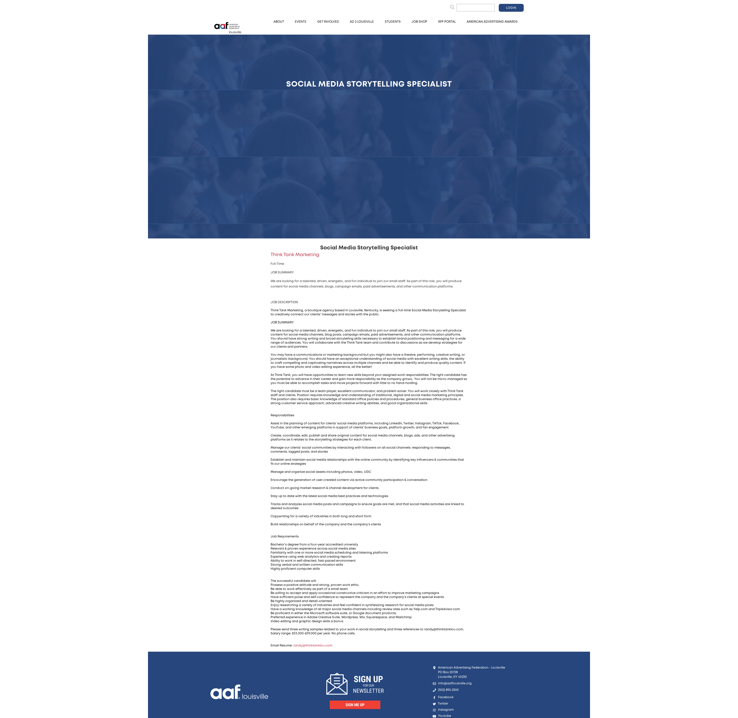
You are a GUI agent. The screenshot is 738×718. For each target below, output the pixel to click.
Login (511, 8)
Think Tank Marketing (295, 255)
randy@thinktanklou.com (312, 645)
